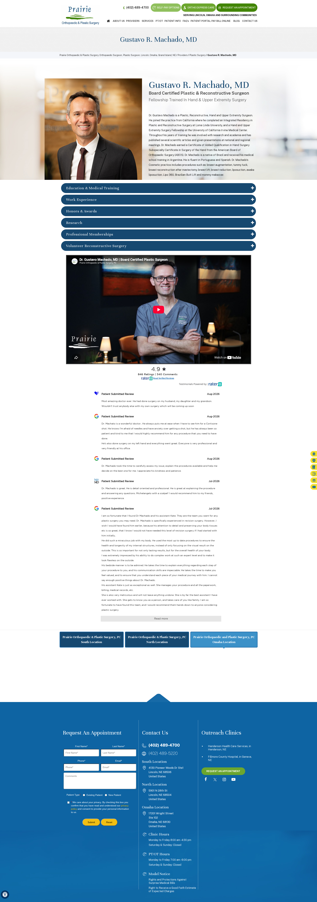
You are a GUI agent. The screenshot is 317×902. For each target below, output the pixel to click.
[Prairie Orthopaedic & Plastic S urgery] (80, 15)
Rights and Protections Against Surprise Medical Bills (167, 881)
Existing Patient (95, 795)
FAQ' (186, 21)
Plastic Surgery (197, 55)
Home (108, 21)
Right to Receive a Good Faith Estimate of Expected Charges (172, 889)
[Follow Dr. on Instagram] (224, 779)
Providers (133, 21)
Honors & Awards (81, 211)
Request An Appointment (239, 7)
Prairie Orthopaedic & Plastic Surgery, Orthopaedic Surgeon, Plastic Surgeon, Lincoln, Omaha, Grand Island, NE (117, 55)
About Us (119, 21)
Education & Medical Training (92, 188)
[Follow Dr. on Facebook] (206, 779)
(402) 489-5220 (163, 753)
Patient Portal (201, 21)
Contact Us (249, 21)
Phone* (81, 760)
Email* (118, 760)
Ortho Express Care (200, 7)
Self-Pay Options (168, 7)
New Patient (114, 795)
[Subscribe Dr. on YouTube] (233, 779)
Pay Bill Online (220, 21)
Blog (236, 21)
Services (147, 21)
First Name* (81, 746)
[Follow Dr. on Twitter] (215, 779)
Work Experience (81, 199)
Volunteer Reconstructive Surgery (96, 246)
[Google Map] (158, 677)
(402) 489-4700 (137, 7)
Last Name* (118, 746)
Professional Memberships (89, 234)
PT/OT (159, 21)
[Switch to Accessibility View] (5, 894)
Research (74, 222)
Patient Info (172, 21)
